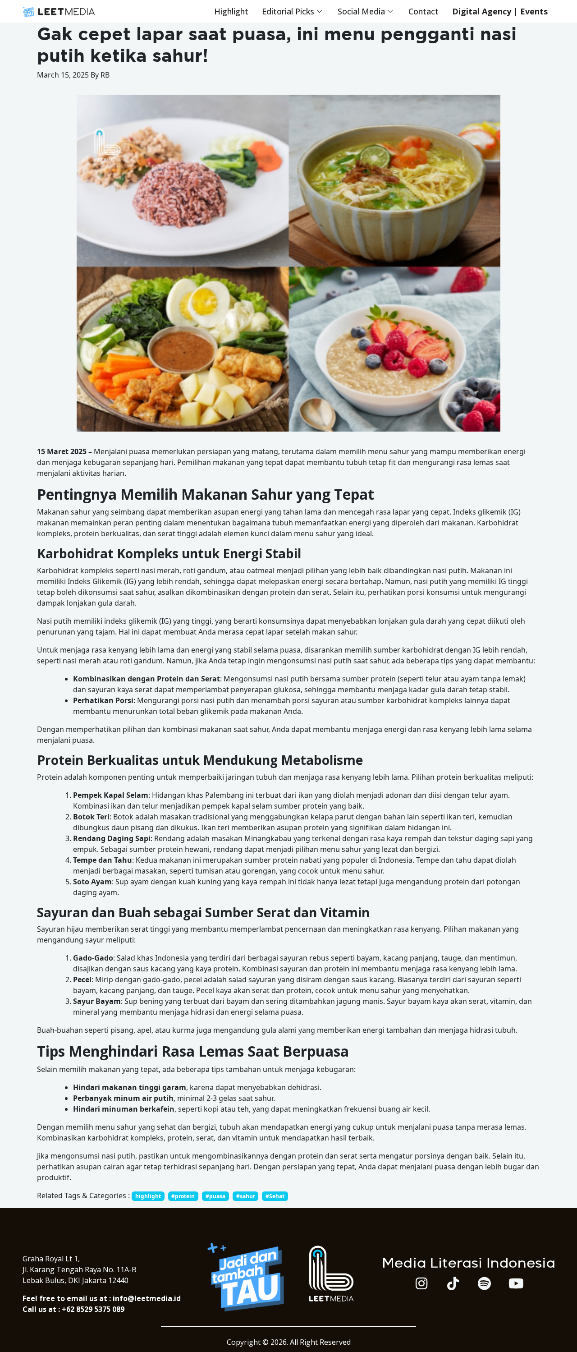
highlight (148, 1196)
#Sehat (275, 1196)
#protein (183, 1196)
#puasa (215, 1196)
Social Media (361, 11)
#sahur (245, 1196)
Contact (423, 11)
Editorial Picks (288, 11)
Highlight (231, 11)
